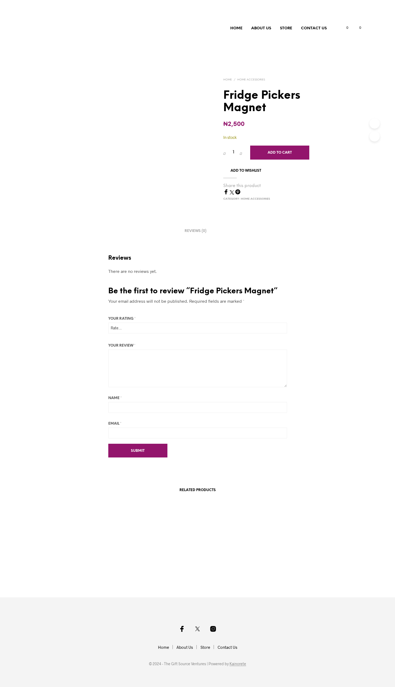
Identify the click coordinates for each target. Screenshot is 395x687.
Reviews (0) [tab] (195, 231)
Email (114, 423)
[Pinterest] (237, 192)
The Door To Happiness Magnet (228, 571)
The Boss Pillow (77, 571)
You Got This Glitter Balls (153, 571)
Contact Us (314, 28)
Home (236, 28)
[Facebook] (226, 192)
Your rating (122, 318)
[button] (344, 27)
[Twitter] (232, 192)
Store (286, 28)
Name (115, 398)
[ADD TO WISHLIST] (93, 556)
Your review (121, 345)
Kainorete (237, 664)
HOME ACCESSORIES (251, 79)
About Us (261, 28)
